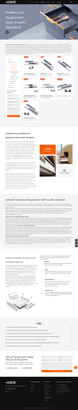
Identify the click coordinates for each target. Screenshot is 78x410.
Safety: (46, 269)
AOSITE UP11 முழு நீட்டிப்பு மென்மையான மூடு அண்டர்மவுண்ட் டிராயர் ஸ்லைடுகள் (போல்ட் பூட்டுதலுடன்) (46, 74)
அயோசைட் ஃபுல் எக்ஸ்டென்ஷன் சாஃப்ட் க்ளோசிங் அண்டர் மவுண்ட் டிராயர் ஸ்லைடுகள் (64, 96)
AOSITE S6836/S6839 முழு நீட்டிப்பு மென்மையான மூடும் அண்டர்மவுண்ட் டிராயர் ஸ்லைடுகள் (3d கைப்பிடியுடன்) (30, 96)
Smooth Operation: (50, 279)
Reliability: (47, 261)
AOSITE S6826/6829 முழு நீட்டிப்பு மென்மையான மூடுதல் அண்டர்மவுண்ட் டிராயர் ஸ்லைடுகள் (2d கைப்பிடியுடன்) (30, 74)
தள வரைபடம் (52, 407)
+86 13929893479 (27, 368)
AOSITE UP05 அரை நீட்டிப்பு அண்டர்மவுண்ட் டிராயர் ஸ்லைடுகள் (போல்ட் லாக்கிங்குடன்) (63, 74)
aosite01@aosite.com (12, 368)
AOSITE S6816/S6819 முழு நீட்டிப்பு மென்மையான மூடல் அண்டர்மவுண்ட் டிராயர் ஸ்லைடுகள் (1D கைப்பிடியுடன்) (47, 96)
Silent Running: (49, 290)
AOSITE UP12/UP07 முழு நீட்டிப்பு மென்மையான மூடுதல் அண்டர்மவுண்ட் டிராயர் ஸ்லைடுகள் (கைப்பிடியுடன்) (30, 118)
